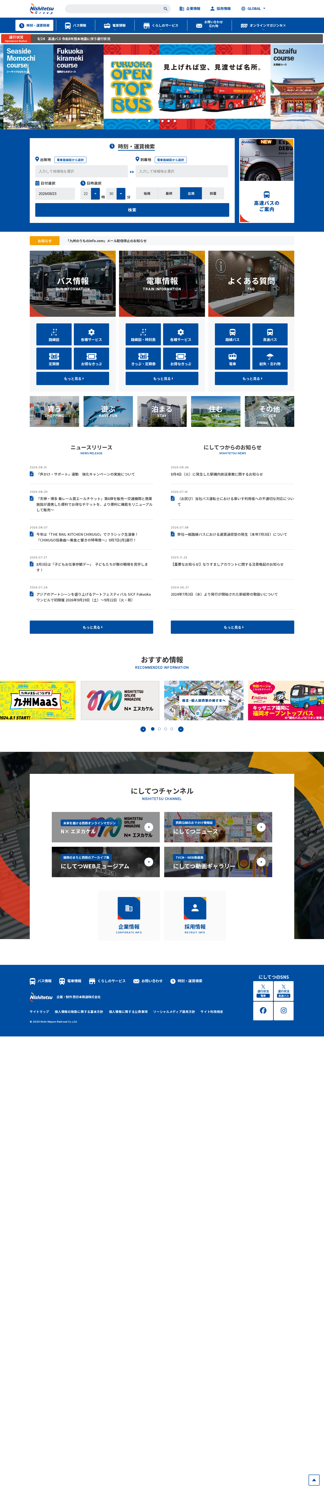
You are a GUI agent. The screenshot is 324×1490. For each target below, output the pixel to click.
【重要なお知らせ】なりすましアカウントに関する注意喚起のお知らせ (227, 564)
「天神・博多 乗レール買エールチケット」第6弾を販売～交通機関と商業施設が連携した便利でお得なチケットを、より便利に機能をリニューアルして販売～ (94, 504)
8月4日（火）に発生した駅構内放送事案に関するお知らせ (217, 474)
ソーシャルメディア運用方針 (174, 1011)
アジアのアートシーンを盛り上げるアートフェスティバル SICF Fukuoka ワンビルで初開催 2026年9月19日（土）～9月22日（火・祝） (93, 596)
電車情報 (119, 25)
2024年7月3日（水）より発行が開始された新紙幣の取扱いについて (224, 594)
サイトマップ (39, 1011)
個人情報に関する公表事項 (128, 1011)
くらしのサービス (165, 25)
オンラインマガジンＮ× (268, 25)
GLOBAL (254, 9)
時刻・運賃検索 (38, 25)
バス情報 (79, 25)
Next (181, 729)
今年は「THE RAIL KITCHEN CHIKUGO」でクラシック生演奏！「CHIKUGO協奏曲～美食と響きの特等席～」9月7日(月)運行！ (87, 537)
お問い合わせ (152, 980)
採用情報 (224, 9)
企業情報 (193, 9)
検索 (132, 210)
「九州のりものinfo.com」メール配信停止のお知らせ (106, 240)
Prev (143, 729)
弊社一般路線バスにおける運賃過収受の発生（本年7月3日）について (232, 534)
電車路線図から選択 (70, 160)
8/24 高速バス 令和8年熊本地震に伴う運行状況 (73, 38)
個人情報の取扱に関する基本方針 (79, 1011)
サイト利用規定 (212, 1011)
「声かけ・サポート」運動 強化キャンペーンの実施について (85, 474)
